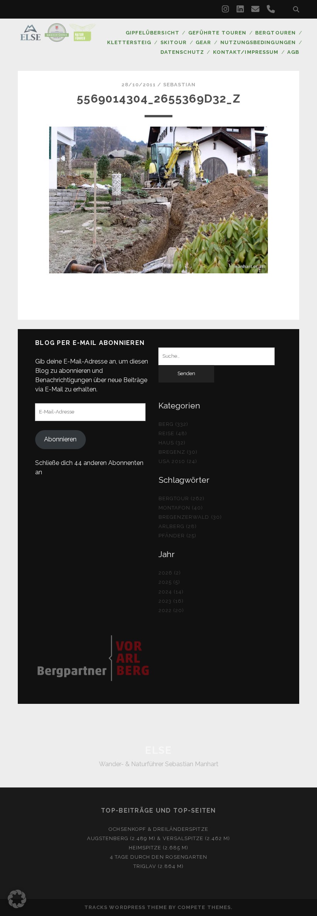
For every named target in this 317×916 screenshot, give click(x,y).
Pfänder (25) (177, 536)
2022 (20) (171, 610)
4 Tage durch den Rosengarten (158, 857)
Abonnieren (60, 439)
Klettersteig (129, 42)
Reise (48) (172, 433)
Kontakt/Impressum (245, 52)
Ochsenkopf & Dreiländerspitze (158, 829)
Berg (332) (173, 424)
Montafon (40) (180, 508)
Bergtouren (275, 33)
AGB (293, 52)
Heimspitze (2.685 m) (159, 848)
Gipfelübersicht (152, 33)
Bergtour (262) (181, 498)
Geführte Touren (217, 33)
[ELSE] (58, 38)
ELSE (158, 750)
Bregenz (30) (178, 452)
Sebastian (179, 84)
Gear (203, 42)
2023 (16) (171, 601)
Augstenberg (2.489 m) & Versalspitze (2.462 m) (158, 838)
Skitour (173, 42)
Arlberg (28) (177, 526)
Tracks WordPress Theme (125, 907)
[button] (17, 899)
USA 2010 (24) (178, 461)
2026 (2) (169, 573)
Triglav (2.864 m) (158, 866)
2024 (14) (171, 592)
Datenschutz (182, 52)
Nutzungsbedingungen (258, 42)
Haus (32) (172, 443)
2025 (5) (169, 582)
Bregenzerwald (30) (190, 517)
